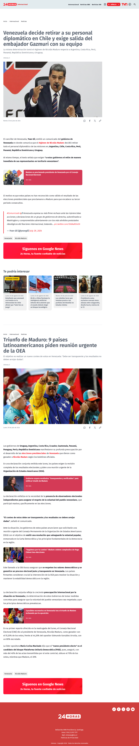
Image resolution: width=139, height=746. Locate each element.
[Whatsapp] (84, 121)
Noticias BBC (85, 4)
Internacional (73, 4)
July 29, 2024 (35, 230)
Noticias (24, 21)
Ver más (28, 180)
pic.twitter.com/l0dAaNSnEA (67, 224)
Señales (114, 4)
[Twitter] (95, 121)
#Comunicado (13, 213)
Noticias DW (96, 4)
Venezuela (8, 238)
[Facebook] (90, 121)
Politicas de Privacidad (69, 737)
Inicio (5, 21)
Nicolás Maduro (21, 238)
